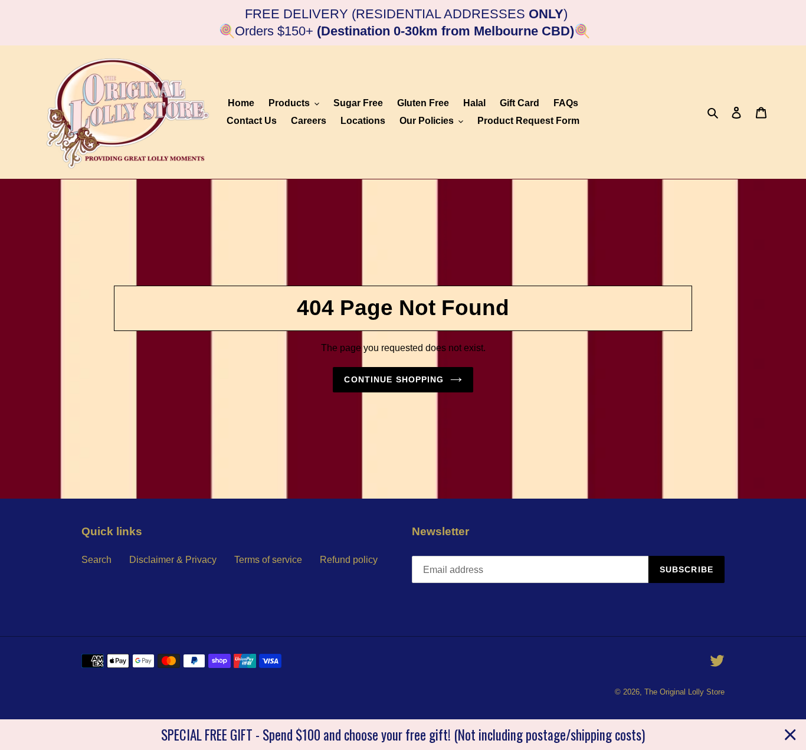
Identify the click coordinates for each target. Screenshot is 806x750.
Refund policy (349, 560)
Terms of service (268, 560)
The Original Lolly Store (684, 691)
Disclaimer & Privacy (173, 560)
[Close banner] (790, 735)
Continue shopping (394, 379)
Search (96, 560)
